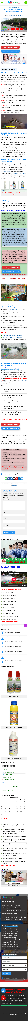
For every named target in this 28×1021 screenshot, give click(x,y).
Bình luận (6, 500)
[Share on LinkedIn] (19, 478)
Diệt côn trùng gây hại (10, 935)
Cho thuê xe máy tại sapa (11, 949)
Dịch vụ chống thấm (9, 942)
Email (5, 519)
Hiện (14, 69)
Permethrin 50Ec (6, 171)
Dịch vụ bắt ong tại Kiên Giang (13, 651)
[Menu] (2, 2)
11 (1, 806)
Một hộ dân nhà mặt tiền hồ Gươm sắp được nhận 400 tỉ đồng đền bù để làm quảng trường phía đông (13, 831)
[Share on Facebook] (8, 478)
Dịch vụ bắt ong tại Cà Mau (12, 632)
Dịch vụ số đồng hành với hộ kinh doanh (14, 858)
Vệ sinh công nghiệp (9, 938)
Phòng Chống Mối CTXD (9, 596)
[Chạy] (3, 585)
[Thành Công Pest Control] (14, 2)
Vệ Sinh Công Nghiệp (8, 607)
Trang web (6, 525)
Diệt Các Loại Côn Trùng (9, 604)
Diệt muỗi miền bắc (14, 7)
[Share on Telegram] (22, 478)
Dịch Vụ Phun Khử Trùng (9, 601)
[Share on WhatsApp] (6, 478)
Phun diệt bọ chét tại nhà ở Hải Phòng (12, 337)
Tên (4, 512)
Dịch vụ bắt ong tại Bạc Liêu (13, 637)
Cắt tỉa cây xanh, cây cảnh (11, 940)
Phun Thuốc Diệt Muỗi (9, 599)
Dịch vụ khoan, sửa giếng (11, 944)
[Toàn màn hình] (25, 585)
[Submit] (25, 625)
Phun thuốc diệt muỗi (10, 933)
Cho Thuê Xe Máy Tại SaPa (10, 616)
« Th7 (2, 815)
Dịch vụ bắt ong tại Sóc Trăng (13, 641)
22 (17, 809)
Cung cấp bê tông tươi (10, 946)
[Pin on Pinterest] (16, 478)
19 (5, 809)
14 (13, 806)
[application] (14, 579)
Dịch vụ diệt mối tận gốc (10, 929)
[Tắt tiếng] (22, 585)
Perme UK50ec (15, 173)
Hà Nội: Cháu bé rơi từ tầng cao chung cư (14, 836)
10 (24, 804)
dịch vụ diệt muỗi (12, 309)
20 (9, 809)
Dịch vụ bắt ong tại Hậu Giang (13, 646)
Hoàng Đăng (20, 15)
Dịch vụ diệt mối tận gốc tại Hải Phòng (12, 335)
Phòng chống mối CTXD (10, 931)
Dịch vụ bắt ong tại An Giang (13, 656)
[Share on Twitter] (11, 478)
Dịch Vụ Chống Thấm (9, 610)
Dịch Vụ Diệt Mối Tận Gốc (10, 593)
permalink (14, 485)
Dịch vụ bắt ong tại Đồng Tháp (13, 660)
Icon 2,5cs (22, 173)
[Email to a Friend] (14, 478)
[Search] (25, 2)
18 (1, 809)
